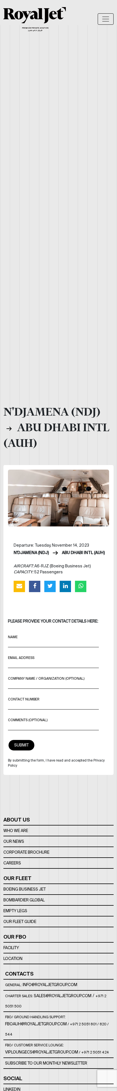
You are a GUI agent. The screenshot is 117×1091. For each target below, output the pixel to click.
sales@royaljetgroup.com (62, 995)
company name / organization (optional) (46, 678)
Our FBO (14, 937)
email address (21, 657)
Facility (11, 947)
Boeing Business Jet (24, 889)
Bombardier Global (24, 900)
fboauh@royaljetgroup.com (36, 1024)
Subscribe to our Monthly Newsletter (46, 1063)
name (13, 637)
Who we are (15, 830)
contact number (23, 699)
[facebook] (34, 586)
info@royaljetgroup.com (50, 984)
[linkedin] (65, 586)
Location (12, 958)
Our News (13, 841)
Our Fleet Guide (19, 921)
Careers (12, 863)
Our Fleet (17, 878)
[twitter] (50, 586)
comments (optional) (27, 720)
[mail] (19, 586)
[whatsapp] (80, 586)
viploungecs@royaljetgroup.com (41, 1052)
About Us (16, 820)
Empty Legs (15, 911)
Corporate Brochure (26, 852)
